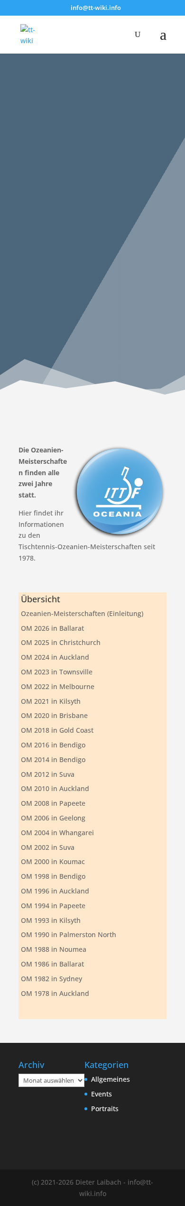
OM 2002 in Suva (47, 847)
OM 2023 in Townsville (56, 671)
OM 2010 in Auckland (55, 788)
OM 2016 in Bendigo (53, 744)
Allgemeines (110, 1079)
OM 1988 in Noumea (53, 949)
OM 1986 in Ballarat (52, 963)
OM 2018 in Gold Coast (57, 730)
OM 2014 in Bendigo (53, 759)
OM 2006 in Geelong (53, 817)
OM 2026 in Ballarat (52, 628)
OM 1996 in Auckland (55, 890)
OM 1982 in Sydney (51, 978)
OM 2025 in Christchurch (61, 642)
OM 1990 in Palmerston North (68, 934)
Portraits (105, 1108)
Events (101, 1093)
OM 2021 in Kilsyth (51, 701)
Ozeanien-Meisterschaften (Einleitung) (82, 613)
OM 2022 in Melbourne (57, 686)
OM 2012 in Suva (47, 774)
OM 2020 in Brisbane (54, 715)
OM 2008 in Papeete (53, 803)
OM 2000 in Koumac (53, 861)
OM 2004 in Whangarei (57, 832)
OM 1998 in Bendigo (53, 876)
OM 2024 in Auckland (55, 657)
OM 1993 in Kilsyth (51, 920)
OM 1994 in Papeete (53, 905)
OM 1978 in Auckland (55, 993)
